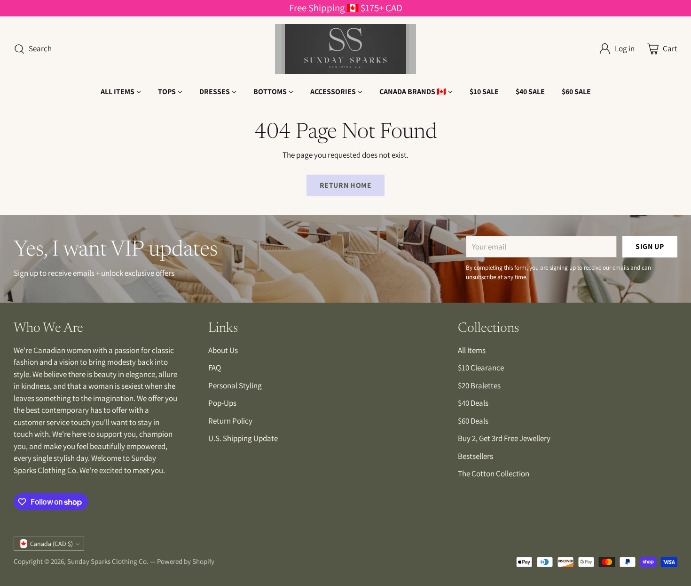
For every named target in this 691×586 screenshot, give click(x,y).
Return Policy (230, 421)
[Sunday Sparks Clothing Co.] (345, 49)
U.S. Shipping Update (243, 438)
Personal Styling (235, 385)
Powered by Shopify (185, 561)
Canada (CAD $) (51, 543)
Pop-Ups (222, 403)
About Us (223, 350)
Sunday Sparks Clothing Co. (108, 561)
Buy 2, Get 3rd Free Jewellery (504, 438)
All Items (472, 350)
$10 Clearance (481, 367)
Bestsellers (475, 456)
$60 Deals (473, 421)
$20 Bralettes (479, 385)
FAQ (214, 367)
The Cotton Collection (493, 473)
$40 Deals (473, 403)
